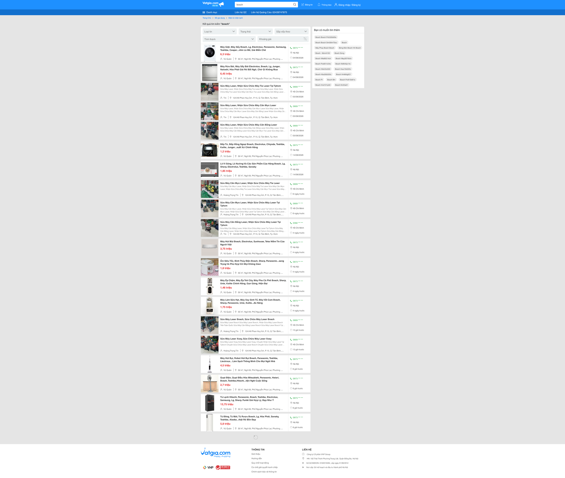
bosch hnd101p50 (322, 85)
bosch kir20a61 (341, 85)
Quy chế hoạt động (260, 462)
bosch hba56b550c (323, 74)
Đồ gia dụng (220, 17)
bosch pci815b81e (347, 79)
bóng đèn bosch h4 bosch (350, 47)
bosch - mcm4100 (322, 53)
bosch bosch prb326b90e (325, 37)
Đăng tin (309, 4)
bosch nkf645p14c (343, 63)
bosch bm (331, 79)
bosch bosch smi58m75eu (326, 42)
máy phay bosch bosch (324, 47)
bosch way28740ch (344, 58)
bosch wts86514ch (323, 58)
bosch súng (339, 53)
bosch (344, 42)
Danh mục (211, 12)
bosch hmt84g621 (343, 74)
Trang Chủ (207, 17)
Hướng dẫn (256, 458)
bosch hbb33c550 (322, 69)
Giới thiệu (255, 453)
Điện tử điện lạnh (236, 17)
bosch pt (319, 79)
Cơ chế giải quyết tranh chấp (264, 467)
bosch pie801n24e (323, 63)
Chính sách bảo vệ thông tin (264, 471)
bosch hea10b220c (343, 69)
